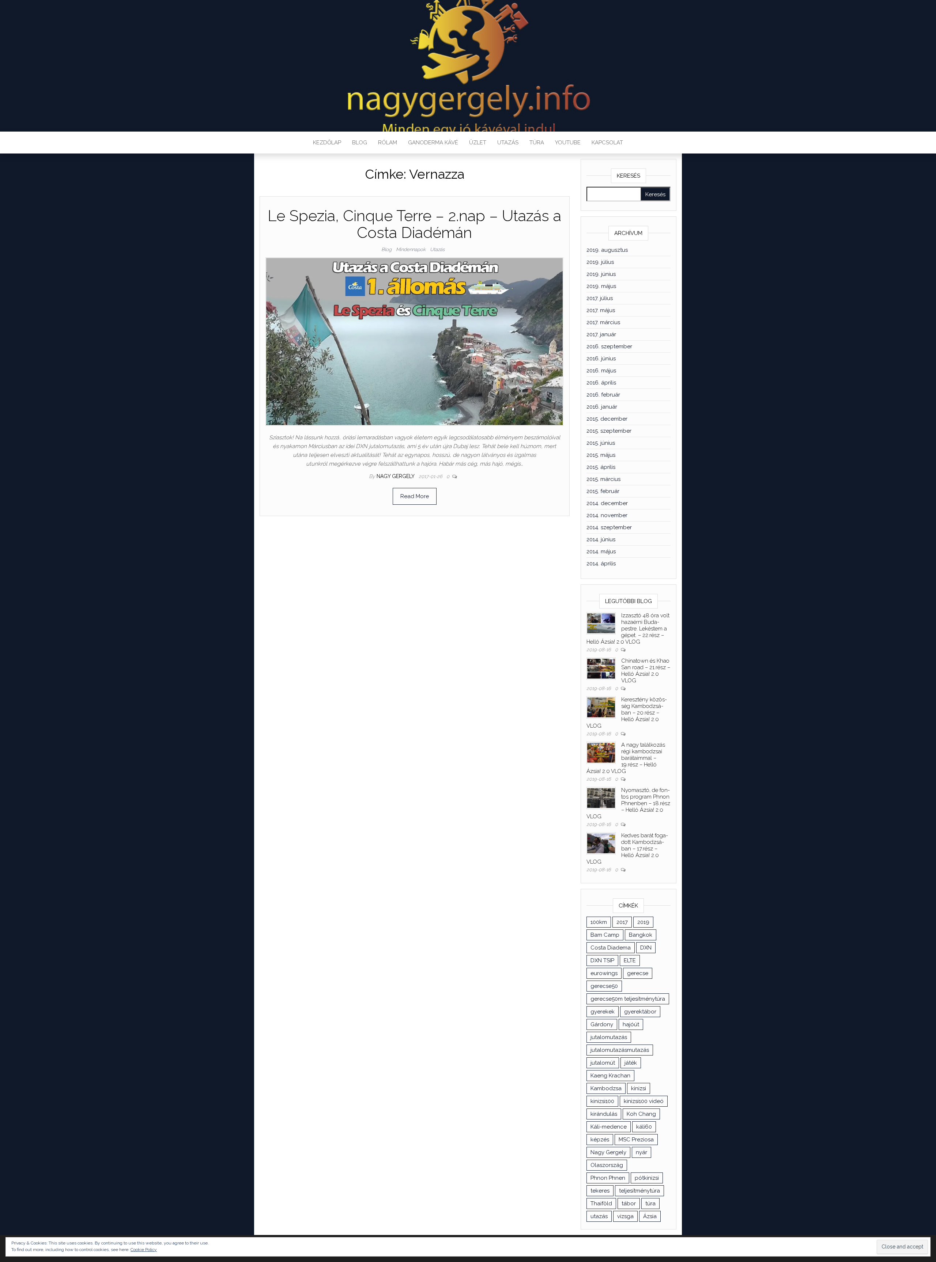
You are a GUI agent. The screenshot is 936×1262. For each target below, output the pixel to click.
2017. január (601, 334)
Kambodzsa (606, 1088)
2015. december (606, 419)
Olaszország (606, 1165)
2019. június (601, 274)
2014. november (606, 515)
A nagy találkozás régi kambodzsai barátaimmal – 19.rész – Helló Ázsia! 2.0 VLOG (625, 758)
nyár (641, 1152)
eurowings (604, 973)
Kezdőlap (327, 142)
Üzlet (477, 142)
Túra (536, 142)
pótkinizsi (647, 1178)
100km (598, 922)
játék (630, 1063)
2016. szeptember (609, 346)
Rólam (387, 142)
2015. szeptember (608, 431)
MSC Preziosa (636, 1139)
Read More (414, 496)
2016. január (601, 406)
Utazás (507, 142)
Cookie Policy (144, 1249)
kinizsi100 (602, 1101)
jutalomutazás (608, 1037)
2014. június (600, 539)
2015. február (602, 491)
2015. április (600, 467)
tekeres (599, 1190)
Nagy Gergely (396, 476)
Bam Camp (604, 935)
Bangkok (640, 935)
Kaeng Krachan (610, 1075)
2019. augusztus (607, 250)
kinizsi (638, 1088)
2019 (643, 922)
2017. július (599, 298)
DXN (646, 947)
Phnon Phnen (607, 1178)
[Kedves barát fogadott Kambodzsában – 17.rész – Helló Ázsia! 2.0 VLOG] (601, 843)
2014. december (607, 503)
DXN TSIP (602, 960)
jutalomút (602, 1063)
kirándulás (603, 1114)
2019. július (600, 262)
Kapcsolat (607, 142)
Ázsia (650, 1216)
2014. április (601, 563)
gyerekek (602, 1011)
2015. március (603, 479)
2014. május (601, 551)
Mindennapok (411, 249)
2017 (622, 922)
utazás (599, 1216)
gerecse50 (604, 986)
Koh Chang (641, 1114)
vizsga (625, 1216)
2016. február (603, 394)
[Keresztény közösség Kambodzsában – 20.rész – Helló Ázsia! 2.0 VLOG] (601, 707)
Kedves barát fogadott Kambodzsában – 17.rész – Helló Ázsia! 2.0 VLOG (627, 848)
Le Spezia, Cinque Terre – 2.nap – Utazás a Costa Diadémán (414, 224)
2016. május (601, 370)
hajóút (631, 1024)
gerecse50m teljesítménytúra (627, 999)
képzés (599, 1139)
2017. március (603, 322)
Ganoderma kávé (433, 142)
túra (650, 1203)
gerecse (637, 973)
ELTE (630, 960)
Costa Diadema (610, 947)
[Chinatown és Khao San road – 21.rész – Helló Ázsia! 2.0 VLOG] (601, 668)
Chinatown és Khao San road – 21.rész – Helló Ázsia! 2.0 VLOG (645, 670)
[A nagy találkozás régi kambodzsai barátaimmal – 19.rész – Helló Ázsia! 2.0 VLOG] (601, 752)
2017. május (600, 310)
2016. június (601, 358)
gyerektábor (640, 1011)
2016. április (601, 382)
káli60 (644, 1126)
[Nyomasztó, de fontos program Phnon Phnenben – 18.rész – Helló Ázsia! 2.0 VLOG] (601, 797)
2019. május (601, 286)
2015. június (600, 443)
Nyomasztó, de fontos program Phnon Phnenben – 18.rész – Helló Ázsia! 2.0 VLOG (628, 803)
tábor (629, 1203)
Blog (359, 142)
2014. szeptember (609, 527)
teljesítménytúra (639, 1190)
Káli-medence (608, 1126)
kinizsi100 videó (644, 1101)
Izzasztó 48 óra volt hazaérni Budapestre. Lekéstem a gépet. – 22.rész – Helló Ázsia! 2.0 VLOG (627, 628)
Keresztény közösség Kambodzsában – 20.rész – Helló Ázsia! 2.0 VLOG (626, 712)
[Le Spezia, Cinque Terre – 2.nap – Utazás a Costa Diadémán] (414, 341)
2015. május (600, 455)
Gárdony (601, 1024)
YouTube (568, 142)
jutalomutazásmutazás (619, 1050)
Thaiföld (601, 1203)
